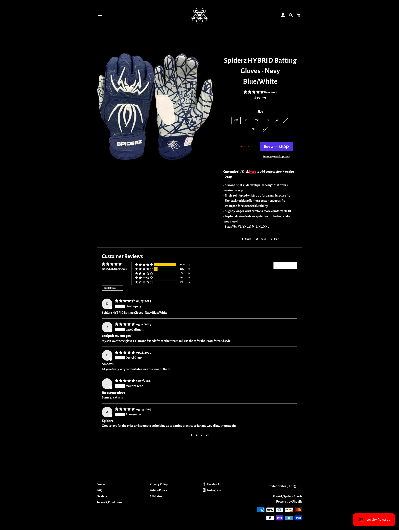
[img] (125, 301)
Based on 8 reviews (114, 269)
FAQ (99, 490)
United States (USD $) (282, 486)
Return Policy (158, 490)
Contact (102, 484)
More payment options (276, 156)
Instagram (214, 490)
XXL (265, 129)
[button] (254, 92)
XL (254, 129)
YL (246, 120)
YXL (257, 120)
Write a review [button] (285, 265)
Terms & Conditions (109, 502)
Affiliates (156, 496)
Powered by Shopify (289, 501)
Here (252, 171)
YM (236, 120)
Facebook (213, 484)
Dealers (102, 496)
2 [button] (197, 435)
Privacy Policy (159, 484)
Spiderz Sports (292, 496)
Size (260, 111)
